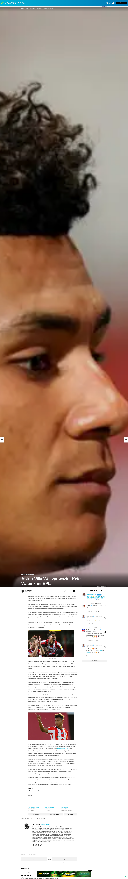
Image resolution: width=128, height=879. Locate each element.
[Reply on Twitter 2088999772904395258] (86, 656)
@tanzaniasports (98, 616)
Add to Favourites (54, 814)
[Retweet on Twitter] (89, 603)
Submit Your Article (121, 2)
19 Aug (100, 605)
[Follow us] (107, 3)
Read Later (37, 814)
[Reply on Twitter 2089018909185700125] (86, 641)
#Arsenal (100, 650)
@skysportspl (88, 631)
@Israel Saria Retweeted (96, 603)
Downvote (64, 859)
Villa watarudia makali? (33, 807)
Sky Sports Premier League (92, 629)
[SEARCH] (110, 3)
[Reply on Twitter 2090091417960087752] (86, 612)
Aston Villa (25, 818)
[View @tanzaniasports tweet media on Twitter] (87, 608)
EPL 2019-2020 (35, 818)
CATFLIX (88, 605)
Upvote (34, 859)
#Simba (88, 652)
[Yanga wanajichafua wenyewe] (2, 439)
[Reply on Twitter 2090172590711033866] (86, 624)
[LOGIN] (113, 3)
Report (71, 814)
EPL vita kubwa (64, 807)
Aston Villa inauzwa (49, 807)
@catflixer (95, 605)
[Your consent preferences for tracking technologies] (125, 876)
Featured (42, 818)
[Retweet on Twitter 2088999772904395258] (89, 656)
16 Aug (94, 631)
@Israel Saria (89, 616)
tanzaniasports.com (62, 748)
